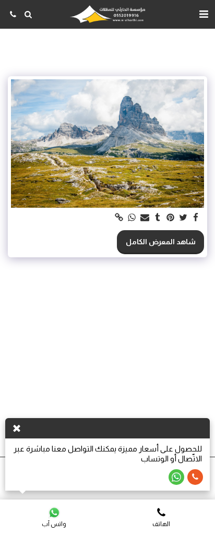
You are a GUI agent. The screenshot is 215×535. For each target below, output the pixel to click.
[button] (203, 14)
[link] (119, 218)
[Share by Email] (145, 218)
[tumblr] (157, 218)
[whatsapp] (132, 218)
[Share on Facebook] (196, 218)
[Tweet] (183, 218)
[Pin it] (170, 218)
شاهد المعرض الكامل (161, 241)
